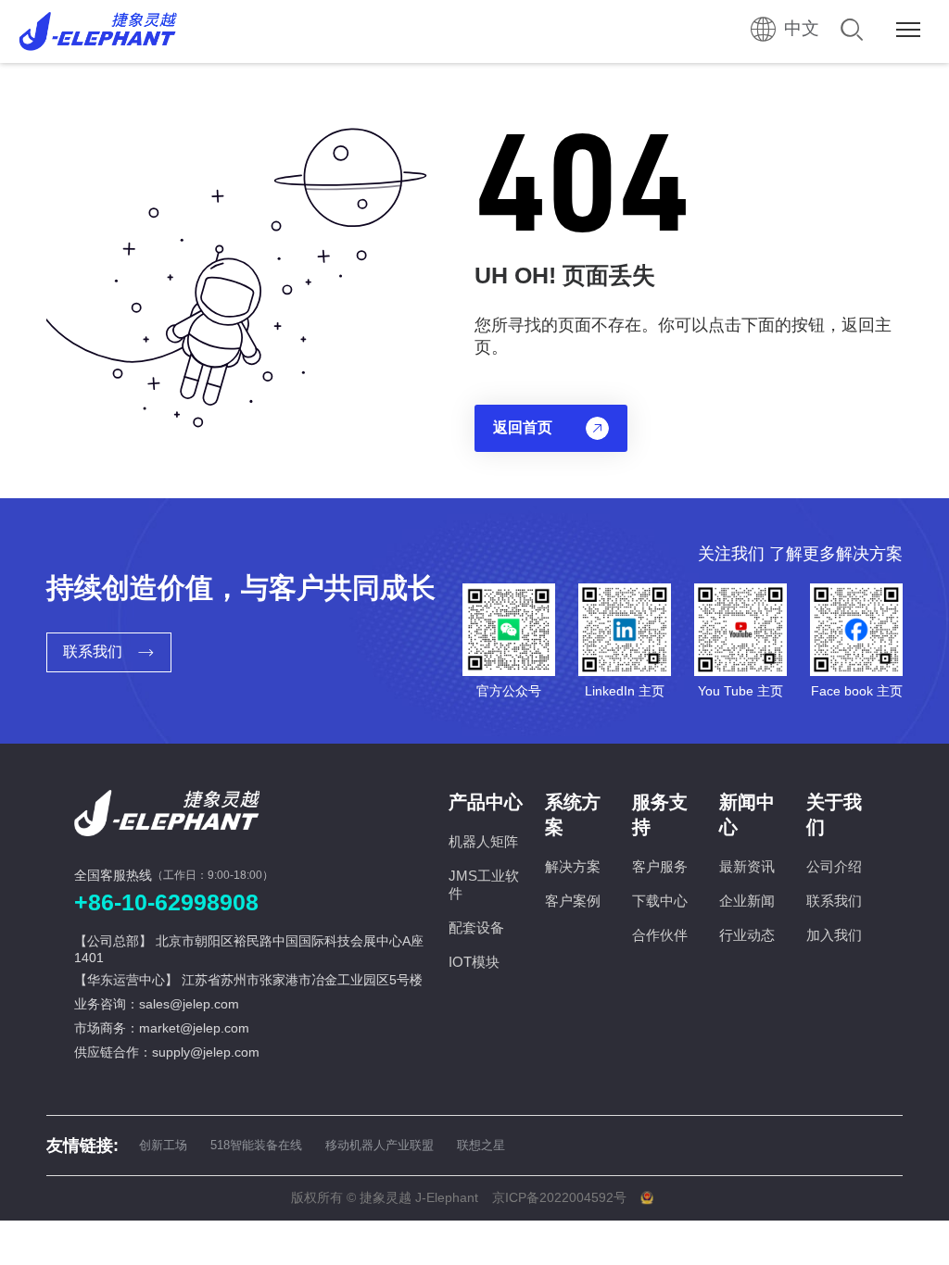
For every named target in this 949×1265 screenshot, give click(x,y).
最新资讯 (747, 866)
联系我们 (834, 900)
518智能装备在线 (256, 1145)
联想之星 (481, 1145)
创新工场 (163, 1145)
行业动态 (747, 935)
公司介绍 (834, 866)
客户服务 (660, 866)
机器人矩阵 (483, 841)
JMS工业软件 (484, 884)
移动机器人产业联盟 (379, 1145)
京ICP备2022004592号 (559, 1197)
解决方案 (573, 866)
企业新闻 (747, 900)
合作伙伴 (660, 935)
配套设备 (476, 927)
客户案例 (573, 900)
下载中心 (660, 900)
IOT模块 (474, 962)
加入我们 (834, 935)
